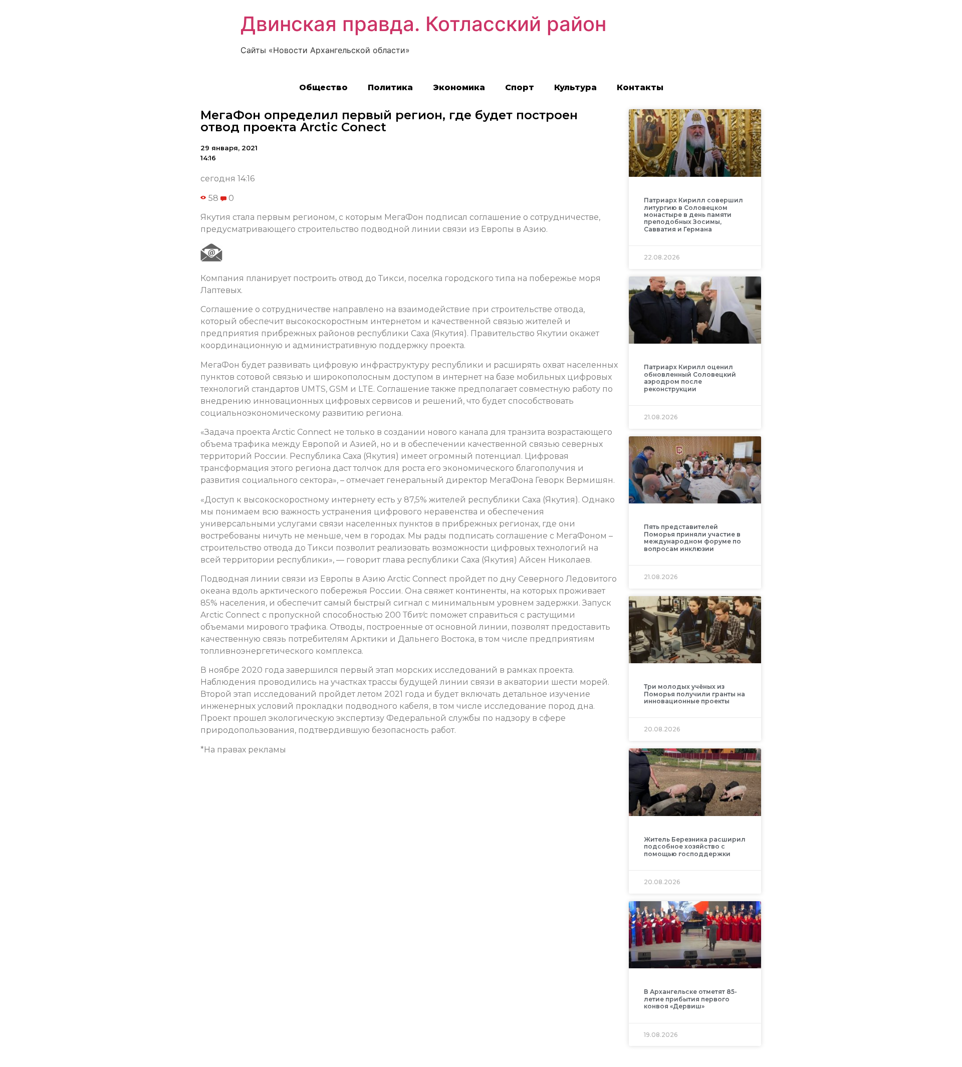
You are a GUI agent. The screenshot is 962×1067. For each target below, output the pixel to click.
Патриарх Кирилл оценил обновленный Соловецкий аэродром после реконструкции (690, 377)
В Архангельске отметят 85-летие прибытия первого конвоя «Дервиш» (690, 999)
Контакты (640, 87)
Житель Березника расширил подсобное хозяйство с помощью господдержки (695, 847)
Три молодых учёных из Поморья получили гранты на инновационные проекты (694, 694)
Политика (390, 87)
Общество (323, 87)
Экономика (459, 87)
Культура (575, 87)
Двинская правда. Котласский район (423, 24)
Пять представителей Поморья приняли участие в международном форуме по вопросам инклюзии (692, 537)
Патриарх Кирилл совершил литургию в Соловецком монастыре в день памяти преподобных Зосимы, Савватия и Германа (693, 214)
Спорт (519, 87)
